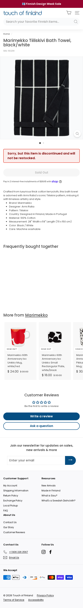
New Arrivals (49, 485)
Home (6, 33)
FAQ (5, 510)
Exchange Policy (12, 500)
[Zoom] (77, 133)
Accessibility (36, 600)
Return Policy (10, 495)
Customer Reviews (14, 532)
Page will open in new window (44, 552)
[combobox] (41, 22)
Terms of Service (13, 600)
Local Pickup (10, 505)
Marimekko (36, 315)
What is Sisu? (49, 495)
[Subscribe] (70, 460)
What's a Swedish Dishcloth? (58, 500)
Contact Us (10, 522)
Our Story (8, 527)
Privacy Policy (45, 595)
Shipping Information (15, 490)
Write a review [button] (41, 416)
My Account (10, 485)
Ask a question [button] (41, 426)
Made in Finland (51, 490)
